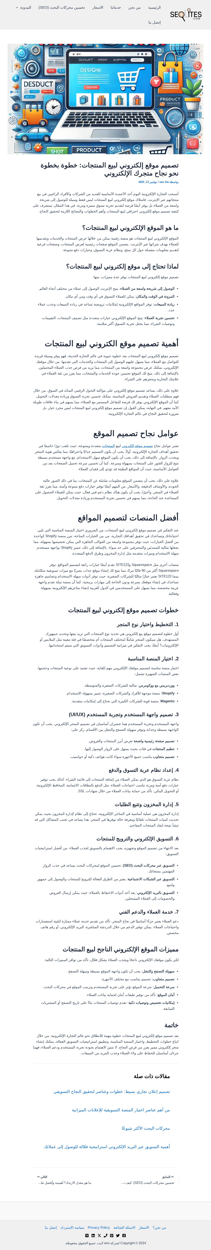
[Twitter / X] (99, 1235)
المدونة (25, 7)
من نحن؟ (159, 1228)
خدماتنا (116, 7)
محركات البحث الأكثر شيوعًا (146, 1128)
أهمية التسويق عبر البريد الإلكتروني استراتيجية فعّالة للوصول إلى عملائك (107, 1146)
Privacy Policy (99, 1228)
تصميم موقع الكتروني (137, 446)
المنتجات (108, 446)
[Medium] (87, 1235)
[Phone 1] (105, 1235)
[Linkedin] (93, 1235)
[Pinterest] (112, 1235)
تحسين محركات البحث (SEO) (62, 7)
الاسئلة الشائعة (124, 1228)
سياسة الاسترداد (72, 1228)
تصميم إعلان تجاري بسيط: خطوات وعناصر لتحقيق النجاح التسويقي (112, 1091)
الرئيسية (154, 7)
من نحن (134, 7)
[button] (18, 7)
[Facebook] (124, 1235)
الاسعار (97, 7)
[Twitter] (118, 1235)
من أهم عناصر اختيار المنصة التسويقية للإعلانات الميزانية (121, 1110)
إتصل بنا (154, 22)
